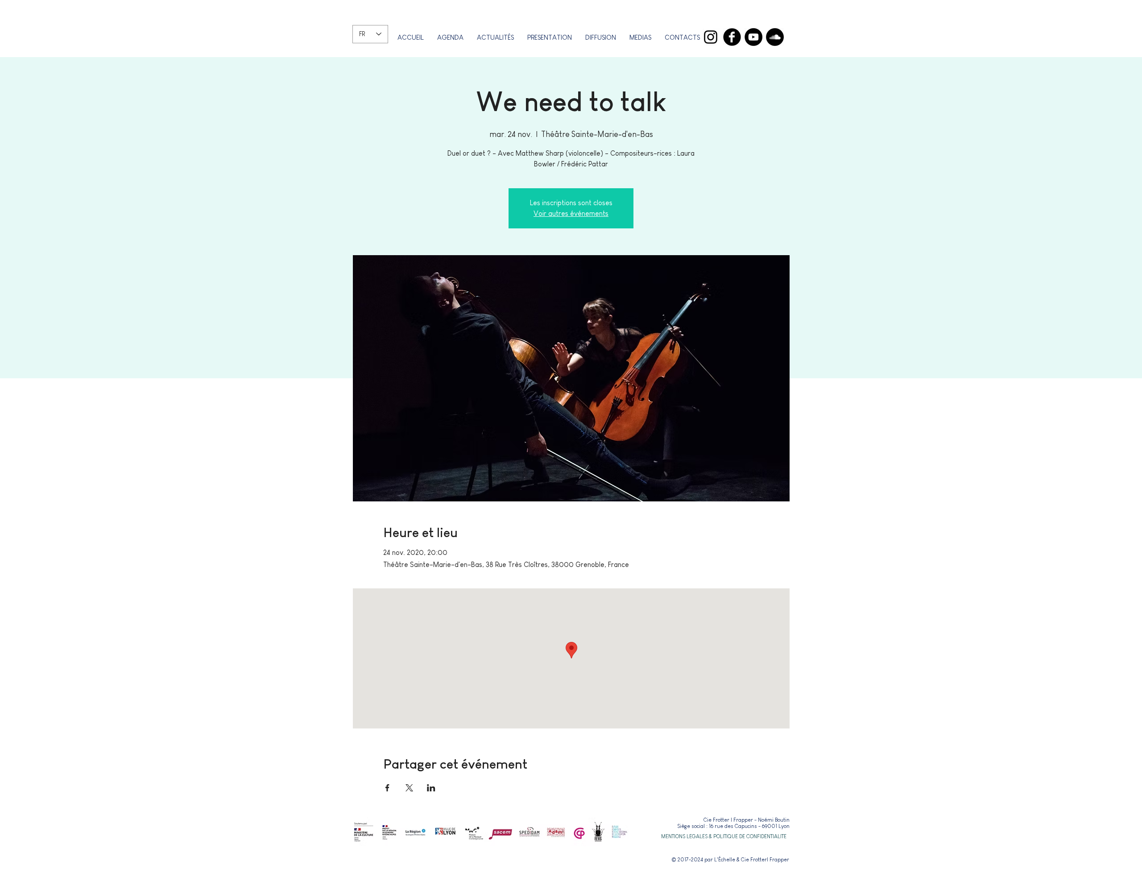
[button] (550, 37)
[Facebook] (732, 37)
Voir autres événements (571, 213)
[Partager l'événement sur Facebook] (387, 787)
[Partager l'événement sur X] (409, 787)
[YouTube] (753, 37)
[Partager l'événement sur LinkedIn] (431, 787)
